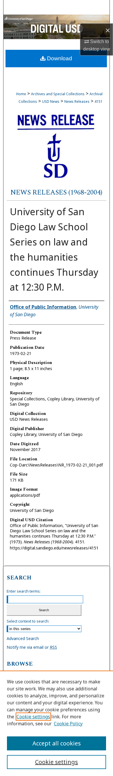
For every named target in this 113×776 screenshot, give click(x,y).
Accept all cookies (56, 743)
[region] (56, 723)
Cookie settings (33, 716)
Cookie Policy (68, 723)
